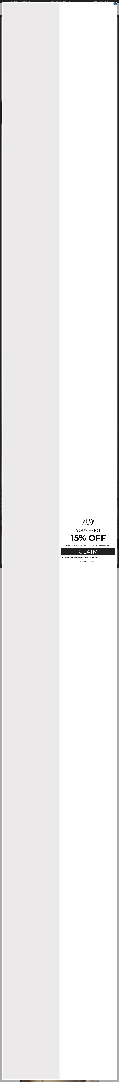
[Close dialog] (115, 3)
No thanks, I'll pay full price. (88, 561)
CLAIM (88, 552)
